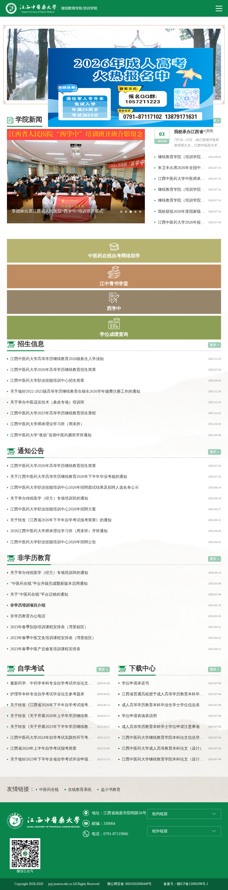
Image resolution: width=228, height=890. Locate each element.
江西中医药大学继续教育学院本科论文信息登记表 (164, 737)
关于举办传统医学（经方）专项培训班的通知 (49, 498)
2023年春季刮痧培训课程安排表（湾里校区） (49, 627)
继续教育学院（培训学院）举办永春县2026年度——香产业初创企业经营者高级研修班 (182, 200)
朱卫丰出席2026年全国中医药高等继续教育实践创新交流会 (182, 168)
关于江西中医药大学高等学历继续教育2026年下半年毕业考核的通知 (68, 477)
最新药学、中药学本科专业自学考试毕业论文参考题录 (52, 683)
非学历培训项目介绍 (27, 605)
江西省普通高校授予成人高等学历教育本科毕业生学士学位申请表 (164, 694)
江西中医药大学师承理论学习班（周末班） (47, 424)
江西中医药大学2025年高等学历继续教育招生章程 (53, 413)
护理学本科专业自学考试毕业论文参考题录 (47, 694)
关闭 (215, 137)
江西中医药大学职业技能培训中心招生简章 (47, 380)
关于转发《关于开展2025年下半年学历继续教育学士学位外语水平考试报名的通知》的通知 (52, 727)
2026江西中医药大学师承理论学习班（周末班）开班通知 (59, 531)
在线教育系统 (79, 790)
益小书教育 (110, 790)
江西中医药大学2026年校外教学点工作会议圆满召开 (182, 222)
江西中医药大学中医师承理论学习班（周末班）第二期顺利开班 (182, 179)
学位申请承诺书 (135, 683)
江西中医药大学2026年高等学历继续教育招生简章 (53, 370)
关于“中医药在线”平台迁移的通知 (39, 594)
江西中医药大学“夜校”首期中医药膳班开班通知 (50, 435)
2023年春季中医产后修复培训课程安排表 (45, 649)
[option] (76, 176)
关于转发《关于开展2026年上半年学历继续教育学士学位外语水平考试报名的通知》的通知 (52, 716)
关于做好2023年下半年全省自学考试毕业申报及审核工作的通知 (52, 759)
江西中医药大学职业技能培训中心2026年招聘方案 (53, 509)
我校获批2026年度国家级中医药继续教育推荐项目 (182, 211)
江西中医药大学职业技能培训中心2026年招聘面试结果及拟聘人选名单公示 (74, 487)
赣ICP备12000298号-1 (192, 884)
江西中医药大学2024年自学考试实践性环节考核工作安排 (52, 737)
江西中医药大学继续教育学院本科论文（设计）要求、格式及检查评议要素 (164, 759)
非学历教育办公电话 (27, 616)
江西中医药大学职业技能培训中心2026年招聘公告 (53, 542)
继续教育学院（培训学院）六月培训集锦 (182, 189)
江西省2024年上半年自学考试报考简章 (43, 748)
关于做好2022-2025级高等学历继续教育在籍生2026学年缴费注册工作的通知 (75, 391)
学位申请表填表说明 (139, 716)
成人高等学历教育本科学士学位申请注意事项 (161, 727)
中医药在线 (49, 790)
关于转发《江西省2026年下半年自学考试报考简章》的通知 (60, 520)
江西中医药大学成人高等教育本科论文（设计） (163, 748)
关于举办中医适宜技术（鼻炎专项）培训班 (47, 402)
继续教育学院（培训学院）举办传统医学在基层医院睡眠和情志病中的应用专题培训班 (182, 157)
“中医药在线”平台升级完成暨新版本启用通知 (49, 583)
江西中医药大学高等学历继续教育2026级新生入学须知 (57, 359)
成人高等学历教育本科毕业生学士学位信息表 (161, 705)
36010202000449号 (138, 884)
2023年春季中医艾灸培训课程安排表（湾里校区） (53, 638)
